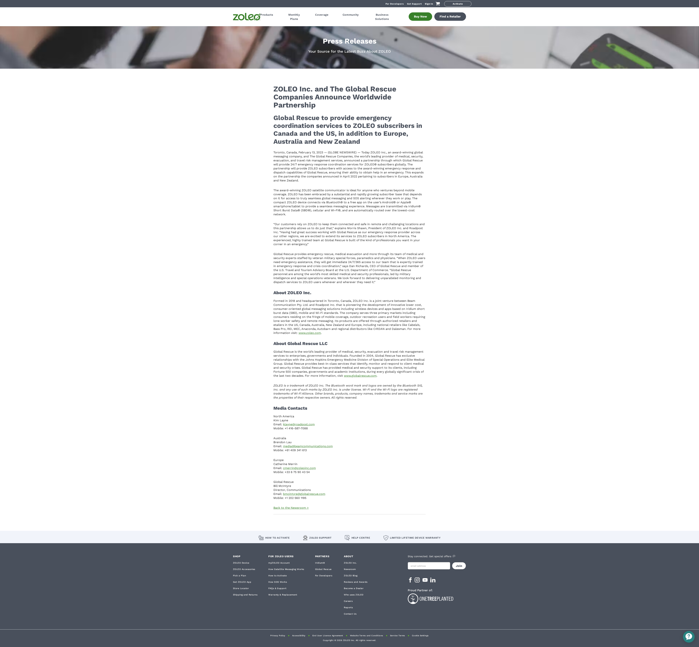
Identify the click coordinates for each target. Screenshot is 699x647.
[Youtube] (425, 581)
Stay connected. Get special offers (429, 556)
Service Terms (397, 635)
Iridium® (320, 563)
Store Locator (241, 588)
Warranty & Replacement (282, 594)
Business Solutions (382, 17)
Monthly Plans (294, 17)
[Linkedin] (432, 581)
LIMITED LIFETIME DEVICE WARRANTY (415, 537)
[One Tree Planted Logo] (437, 598)
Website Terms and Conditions (366, 635)
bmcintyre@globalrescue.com (304, 494)
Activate (458, 4)
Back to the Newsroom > (291, 507)
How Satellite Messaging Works (286, 569)
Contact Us (350, 614)
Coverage (322, 14)
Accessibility (298, 635)
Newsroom (350, 569)
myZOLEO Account (279, 563)
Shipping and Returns (245, 594)
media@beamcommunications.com (308, 446)
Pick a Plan (239, 575)
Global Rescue (323, 569)
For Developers (395, 4)
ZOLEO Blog (351, 575)
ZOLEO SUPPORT (320, 537)
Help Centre (361, 537)
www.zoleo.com (310, 333)
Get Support (414, 4)
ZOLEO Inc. (350, 563)
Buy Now (420, 16)
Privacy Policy (277, 635)
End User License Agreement (327, 635)
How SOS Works (277, 582)
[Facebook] (410, 581)
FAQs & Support (277, 588)
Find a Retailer (450, 16)
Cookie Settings (420, 635)
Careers (348, 601)
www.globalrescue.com (360, 375)
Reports (348, 607)
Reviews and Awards (355, 582)
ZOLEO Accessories (244, 569)
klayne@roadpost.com (299, 424)
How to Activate (277, 537)
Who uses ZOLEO (353, 594)
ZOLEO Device (241, 563)
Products (266, 14)
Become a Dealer (354, 588)
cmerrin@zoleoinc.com (299, 468)
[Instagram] (418, 581)
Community (351, 14)
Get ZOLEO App (242, 582)
